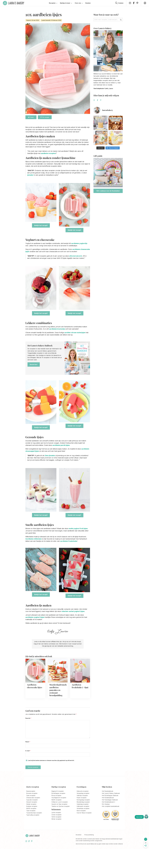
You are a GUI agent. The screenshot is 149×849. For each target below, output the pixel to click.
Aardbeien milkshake (33, 539)
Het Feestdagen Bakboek (110, 800)
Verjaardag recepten (83, 793)
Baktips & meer (65, 3)
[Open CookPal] (146, 817)
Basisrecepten (30, 791)
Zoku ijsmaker (49, 455)
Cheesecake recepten (33, 797)
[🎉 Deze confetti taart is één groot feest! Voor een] (100, 123)
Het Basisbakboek (107, 791)
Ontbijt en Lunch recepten (59, 802)
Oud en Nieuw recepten (84, 813)
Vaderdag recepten (83, 804)
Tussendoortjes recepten (34, 813)
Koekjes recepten (31, 806)
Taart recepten (30, 810)
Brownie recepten (31, 793)
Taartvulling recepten (32, 815)
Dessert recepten (31, 802)
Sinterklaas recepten (83, 808)
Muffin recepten (31, 808)
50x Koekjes (106, 804)
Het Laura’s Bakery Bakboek (111, 793)
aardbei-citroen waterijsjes (74, 332)
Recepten (52, 3)
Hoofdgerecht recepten (58, 797)
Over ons (78, 3)
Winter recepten (56, 819)
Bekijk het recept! (41, 225)
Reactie (28, 718)
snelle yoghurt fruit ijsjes (78, 528)
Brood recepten (56, 795)
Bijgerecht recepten (57, 791)
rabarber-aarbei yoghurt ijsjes (73, 611)
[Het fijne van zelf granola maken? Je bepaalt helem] (115, 123)
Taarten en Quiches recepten (60, 806)
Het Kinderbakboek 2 (108, 802)
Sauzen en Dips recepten (59, 804)
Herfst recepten (56, 817)
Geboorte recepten (83, 791)
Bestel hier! (34, 364)
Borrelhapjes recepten (58, 793)
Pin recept (45, 117)
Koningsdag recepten (83, 800)
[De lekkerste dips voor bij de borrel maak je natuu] (100, 138)
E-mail (28, 751)
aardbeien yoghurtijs (79, 243)
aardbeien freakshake (68, 541)
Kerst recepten (81, 810)
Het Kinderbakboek (108, 797)
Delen (32, 117)
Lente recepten (56, 812)
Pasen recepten (81, 797)
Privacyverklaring (89, 834)
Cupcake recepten (32, 800)
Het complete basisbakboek (110, 806)
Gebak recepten (31, 804)
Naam (27, 742)
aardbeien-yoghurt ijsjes (34, 617)
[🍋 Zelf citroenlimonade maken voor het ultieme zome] (115, 138)
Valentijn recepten (82, 795)
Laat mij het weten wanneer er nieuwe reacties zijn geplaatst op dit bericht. (51, 760)
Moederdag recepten (83, 802)
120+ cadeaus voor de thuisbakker (108, 191)
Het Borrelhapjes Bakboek (110, 795)
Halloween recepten (83, 806)
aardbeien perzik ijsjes (61, 445)
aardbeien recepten (48, 153)
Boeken (88, 3)
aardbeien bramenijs (57, 329)
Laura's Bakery (13, 3)
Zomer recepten (56, 815)
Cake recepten (30, 795)
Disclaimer (78, 834)
